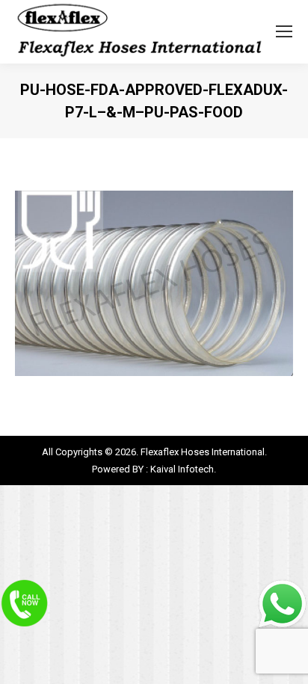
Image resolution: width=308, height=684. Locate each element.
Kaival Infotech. (183, 469)
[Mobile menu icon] (284, 31)
